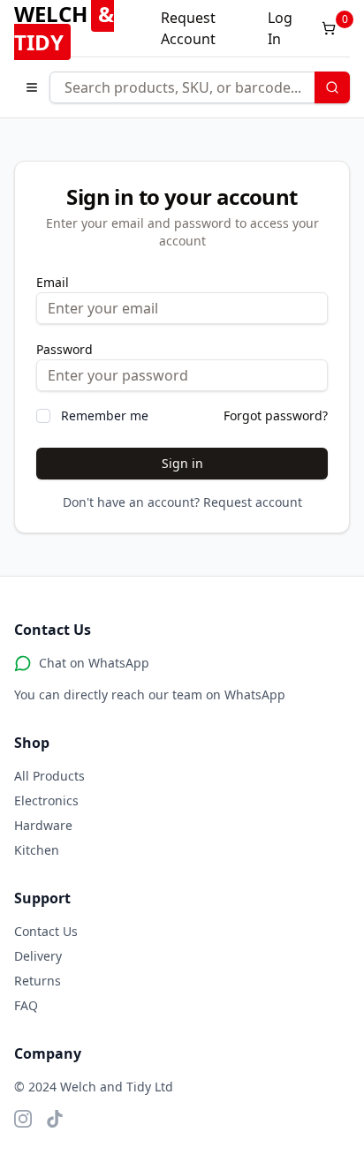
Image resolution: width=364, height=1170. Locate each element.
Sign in (182, 463)
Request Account (188, 28)
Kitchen (36, 850)
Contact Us (46, 931)
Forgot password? (276, 415)
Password (64, 349)
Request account (252, 502)
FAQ (26, 1005)
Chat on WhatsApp (94, 662)
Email (52, 282)
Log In (280, 28)
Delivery (38, 955)
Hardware (43, 825)
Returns (37, 980)
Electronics (46, 800)
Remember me (104, 415)
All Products (49, 775)
